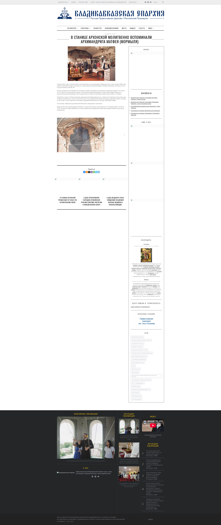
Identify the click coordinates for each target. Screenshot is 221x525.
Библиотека (62, 2)
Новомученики (112, 28)
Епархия (85, 28)
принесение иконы (137, 337)
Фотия (150, 268)
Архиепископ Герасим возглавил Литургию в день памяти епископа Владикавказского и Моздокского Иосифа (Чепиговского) (154, 503)
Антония (159, 271)
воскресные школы (137, 343)
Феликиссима (136, 286)
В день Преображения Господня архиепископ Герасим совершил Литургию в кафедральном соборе (91, 201)
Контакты (132, 2)
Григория (154, 270)
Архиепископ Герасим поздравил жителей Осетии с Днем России (144, 98)
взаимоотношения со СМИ (139, 349)
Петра (154, 268)
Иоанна (157, 267)
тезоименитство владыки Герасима (142, 353)
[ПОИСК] (163, 2)
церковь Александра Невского (141, 389)
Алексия (138, 268)
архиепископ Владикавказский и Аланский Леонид (144, 376)
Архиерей (71, 28)
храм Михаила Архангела (139, 356)
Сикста (155, 285)
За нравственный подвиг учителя (141, 340)
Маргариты (153, 274)
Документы (146, 93)
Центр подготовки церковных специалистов (108, 2)
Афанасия (150, 294)
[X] (89, 172)
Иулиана (145, 267)
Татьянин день (136, 386)
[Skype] (96, 172)
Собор (133, 289)
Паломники (135, 372)
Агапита (144, 286)
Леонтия (158, 268)
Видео (133, 28)
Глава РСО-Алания (137, 346)
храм (133, 365)
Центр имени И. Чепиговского (140, 307)
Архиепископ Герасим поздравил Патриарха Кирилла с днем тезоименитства (144, 102)
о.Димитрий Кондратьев (138, 359)
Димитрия (144, 268)
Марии (134, 270)
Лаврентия (149, 285)
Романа (155, 286)
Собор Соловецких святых (145, 265)
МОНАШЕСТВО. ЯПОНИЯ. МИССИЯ (153, 435)
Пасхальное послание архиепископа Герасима (145, 110)
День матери (135, 392)
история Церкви (136, 399)
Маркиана (152, 267)
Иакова (133, 268)
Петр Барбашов (136, 396)
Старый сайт (83, 2)
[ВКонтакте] (84, 172)
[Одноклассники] (87, 172)
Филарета (151, 273)
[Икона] (146, 262)
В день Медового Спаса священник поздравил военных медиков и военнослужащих (115, 201)
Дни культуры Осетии (138, 362)
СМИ (150, 28)
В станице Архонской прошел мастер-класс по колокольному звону (67, 200)
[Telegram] (99, 172)
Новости (98, 28)
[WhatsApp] (94, 172)
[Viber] (91, 172)
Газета (142, 28)
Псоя (158, 265)
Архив (73, 2)
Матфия (135, 265)
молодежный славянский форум (141, 380)
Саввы (134, 292)
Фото (124, 28)
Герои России (136, 369)
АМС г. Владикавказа (138, 383)
